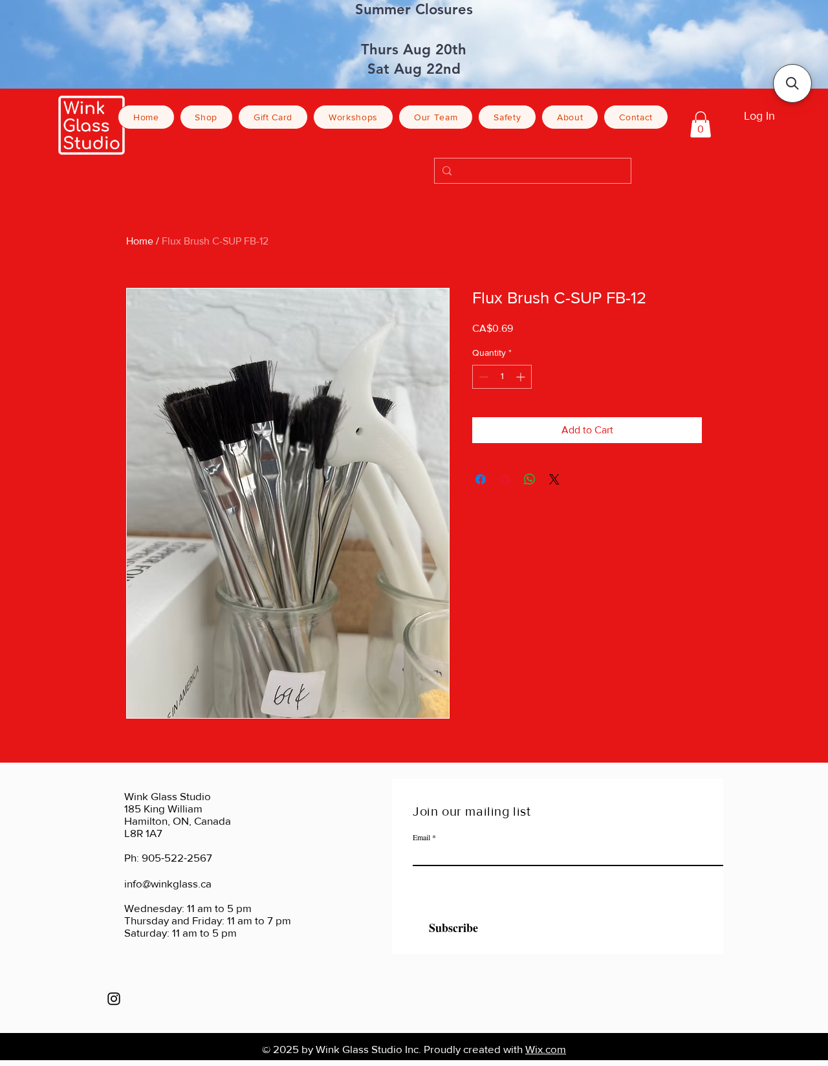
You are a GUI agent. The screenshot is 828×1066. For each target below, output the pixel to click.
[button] (701, 124)
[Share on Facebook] (480, 479)
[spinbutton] (502, 376)
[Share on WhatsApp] (530, 479)
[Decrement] (482, 376)
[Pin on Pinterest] (505, 479)
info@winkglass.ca (168, 883)
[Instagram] (113, 998)
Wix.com (545, 1049)
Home (139, 240)
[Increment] (522, 376)
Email (421, 837)
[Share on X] (554, 479)
